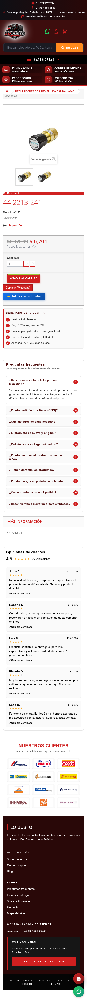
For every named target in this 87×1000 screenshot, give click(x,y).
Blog (10, 871)
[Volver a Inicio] (7, 91)
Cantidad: (13, 257)
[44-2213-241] (24, 177)
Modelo (7, 212)
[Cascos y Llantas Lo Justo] (23, 31)
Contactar (13, 907)
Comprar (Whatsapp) (18, 287)
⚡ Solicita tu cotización (24, 296)
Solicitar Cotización (19, 901)
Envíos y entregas (18, 895)
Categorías (44, 59)
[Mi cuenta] (56, 31)
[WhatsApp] (47, 31)
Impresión (15, 225)
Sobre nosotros (17, 859)
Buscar (72, 48)
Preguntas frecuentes (21, 888)
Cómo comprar (16, 865)
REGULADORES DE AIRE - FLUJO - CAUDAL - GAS (44, 91)
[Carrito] (64, 31)
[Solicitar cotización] (78, 978)
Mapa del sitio (16, 913)
